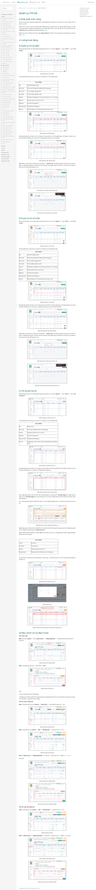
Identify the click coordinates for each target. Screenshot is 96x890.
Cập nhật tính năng (5, 161)
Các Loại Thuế (6, 77)
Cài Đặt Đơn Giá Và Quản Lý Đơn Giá (9, 43)
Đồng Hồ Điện (5, 69)
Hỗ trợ (14, 2)
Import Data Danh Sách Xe (8, 132)
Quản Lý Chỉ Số (6, 65)
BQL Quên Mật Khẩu (7, 25)
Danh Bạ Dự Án (6, 53)
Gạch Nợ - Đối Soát (7, 96)
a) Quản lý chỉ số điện (84, 11)
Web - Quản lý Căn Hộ (7, 49)
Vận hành (3, 146)
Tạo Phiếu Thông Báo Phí (8, 89)
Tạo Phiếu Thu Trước (7, 94)
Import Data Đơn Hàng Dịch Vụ (9, 123)
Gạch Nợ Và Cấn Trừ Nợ (8, 83)
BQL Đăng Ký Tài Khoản (8, 21)
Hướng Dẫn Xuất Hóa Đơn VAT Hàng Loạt (8, 80)
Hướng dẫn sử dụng (23, 2)
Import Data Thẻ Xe (7, 134)
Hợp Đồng (5, 71)
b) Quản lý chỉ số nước (84, 13)
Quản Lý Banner (6, 106)
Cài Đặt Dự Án (6, 34)
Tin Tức (4, 108)
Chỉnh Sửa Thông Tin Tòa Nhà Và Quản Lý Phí (8, 46)
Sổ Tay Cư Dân (6, 104)
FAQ (44, 2)
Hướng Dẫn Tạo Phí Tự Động (9, 87)
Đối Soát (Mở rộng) (7, 100)
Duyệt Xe (5, 63)
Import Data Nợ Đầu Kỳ (8, 125)
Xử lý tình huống (5, 158)
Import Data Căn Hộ (7, 127)
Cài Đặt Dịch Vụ (6, 115)
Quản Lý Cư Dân (6, 55)
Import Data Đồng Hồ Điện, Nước (8, 137)
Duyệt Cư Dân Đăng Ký (7, 57)
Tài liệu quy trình (5, 152)
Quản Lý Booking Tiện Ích (8, 110)
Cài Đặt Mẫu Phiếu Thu (7, 36)
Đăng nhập (91, 2)
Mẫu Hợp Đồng (6, 73)
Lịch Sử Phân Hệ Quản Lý (8, 139)
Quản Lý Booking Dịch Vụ (8, 117)
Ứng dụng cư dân (5, 154)
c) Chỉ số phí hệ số (83, 14)
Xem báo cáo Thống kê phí (8, 75)
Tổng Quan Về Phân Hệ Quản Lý (8, 19)
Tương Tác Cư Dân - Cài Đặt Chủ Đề (9, 32)
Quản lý (3, 16)
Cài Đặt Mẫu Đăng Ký (7, 59)
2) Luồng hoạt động (84, 9)
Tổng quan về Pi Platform (7, 14)
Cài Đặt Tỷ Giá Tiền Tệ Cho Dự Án (9, 92)
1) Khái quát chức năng (84, 8)
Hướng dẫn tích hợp (35, 2)
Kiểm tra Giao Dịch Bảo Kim (9, 98)
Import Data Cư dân (7, 129)
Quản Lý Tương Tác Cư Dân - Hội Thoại (8, 28)
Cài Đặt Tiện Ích (6, 112)
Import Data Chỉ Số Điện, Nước (8, 120)
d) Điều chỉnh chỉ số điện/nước (86, 16)
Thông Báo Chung (7, 102)
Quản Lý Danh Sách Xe (7, 61)
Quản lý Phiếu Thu (7, 85)
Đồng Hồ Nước (6, 67)
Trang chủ (7, 2)
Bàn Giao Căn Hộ (6, 51)
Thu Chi (3, 148)
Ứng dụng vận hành (5, 156)
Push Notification (6, 141)
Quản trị (3, 150)
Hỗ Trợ (4, 143)
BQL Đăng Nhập (6, 23)
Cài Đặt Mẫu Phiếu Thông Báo (8, 39)
